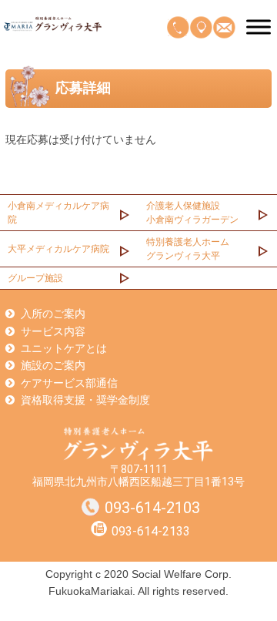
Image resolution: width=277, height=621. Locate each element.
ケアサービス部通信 (69, 383)
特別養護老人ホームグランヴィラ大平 (187, 249)
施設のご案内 (53, 365)
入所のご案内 (53, 313)
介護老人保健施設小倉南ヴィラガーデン (192, 212)
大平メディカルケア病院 (58, 248)
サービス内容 (53, 331)
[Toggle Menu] (258, 26)
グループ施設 (35, 278)
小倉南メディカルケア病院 (58, 212)
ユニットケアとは (64, 348)
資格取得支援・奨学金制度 (85, 400)
